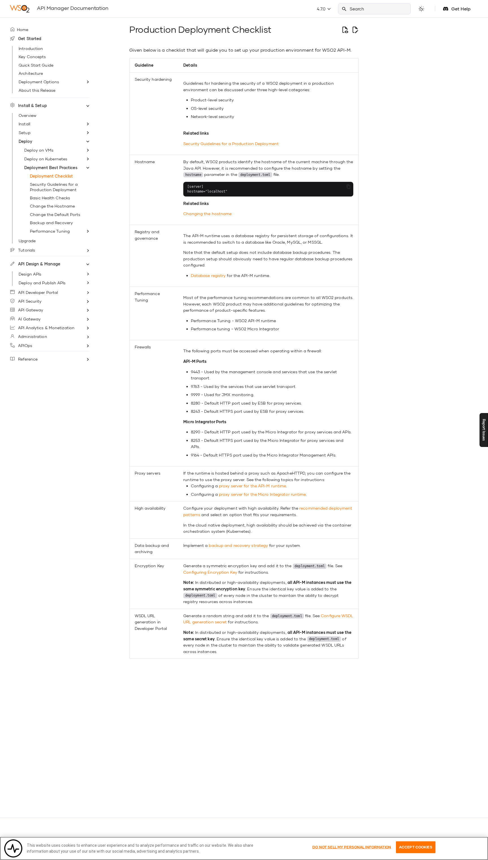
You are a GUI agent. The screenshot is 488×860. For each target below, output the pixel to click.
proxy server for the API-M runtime (252, 485)
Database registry (208, 275)
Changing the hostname (207, 213)
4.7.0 (322, 8)
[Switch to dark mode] (421, 9)
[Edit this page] (355, 29)
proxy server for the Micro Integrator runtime (262, 494)
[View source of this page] (344, 29)
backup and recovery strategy (238, 545)
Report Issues (484, 430)
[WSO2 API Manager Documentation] (19, 9)
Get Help (460, 8)
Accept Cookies (415, 847)
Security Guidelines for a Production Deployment (231, 143)
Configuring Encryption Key (210, 572)
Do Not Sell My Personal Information (351, 847)
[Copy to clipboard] (348, 187)
